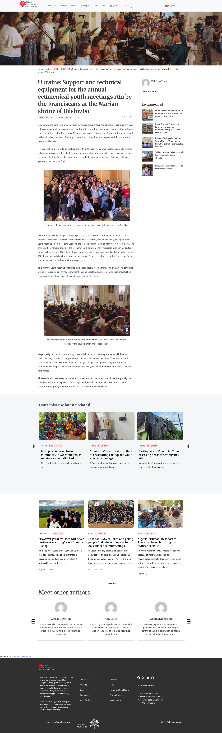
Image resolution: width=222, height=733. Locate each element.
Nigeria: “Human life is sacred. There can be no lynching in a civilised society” (157, 542)
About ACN (84, 679)
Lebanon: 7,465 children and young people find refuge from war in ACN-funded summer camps (110, 542)
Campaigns (85, 5)
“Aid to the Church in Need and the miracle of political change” (169, 155)
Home (40, 69)
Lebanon (101, 533)
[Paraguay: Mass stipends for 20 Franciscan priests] (147, 170)
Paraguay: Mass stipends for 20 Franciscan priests (169, 167)
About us (52, 5)
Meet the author (150, 91)
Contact (113, 679)
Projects (63, 5)
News (73, 5)
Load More (111, 583)
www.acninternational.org (58, 722)
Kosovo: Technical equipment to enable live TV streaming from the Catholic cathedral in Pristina (169, 142)
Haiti (151, 446)
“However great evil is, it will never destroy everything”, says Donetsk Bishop (61, 542)
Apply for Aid (114, 5)
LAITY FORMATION (62, 69)
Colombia (56, 446)
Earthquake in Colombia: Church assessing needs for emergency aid (112, 455)
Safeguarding (115, 700)
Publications (99, 5)
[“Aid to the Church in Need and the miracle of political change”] (147, 156)
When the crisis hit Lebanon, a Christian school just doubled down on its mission (169, 113)
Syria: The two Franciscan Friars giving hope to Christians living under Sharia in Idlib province (168, 128)
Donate (127, 5)
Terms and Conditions (119, 690)
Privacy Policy (116, 695)
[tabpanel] (64, 443)
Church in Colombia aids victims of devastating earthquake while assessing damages (64, 455)
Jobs (112, 684)
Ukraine (58, 533)
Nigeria (150, 533)
